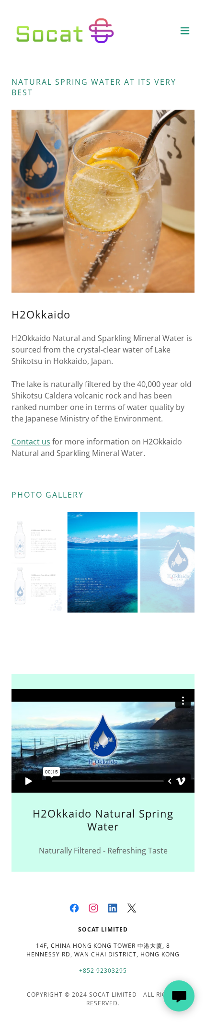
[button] (185, 30)
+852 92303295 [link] (103, 970)
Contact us (30, 441)
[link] (65, 30)
